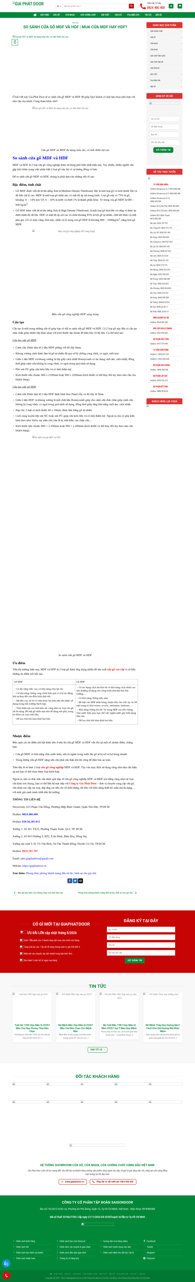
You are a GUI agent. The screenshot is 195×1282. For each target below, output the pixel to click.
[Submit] (131, 6)
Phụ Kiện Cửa (133, 15)
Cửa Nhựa (70, 15)
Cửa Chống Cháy (88, 15)
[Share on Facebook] (69, 880)
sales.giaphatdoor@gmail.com (36, 858)
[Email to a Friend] (80, 880)
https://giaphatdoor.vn (34, 865)
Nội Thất (105, 15)
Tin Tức (148, 15)
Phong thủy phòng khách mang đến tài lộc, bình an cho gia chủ (105, 893)
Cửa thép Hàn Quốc (157, 56)
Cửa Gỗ (56, 15)
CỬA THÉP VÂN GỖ (156, 62)
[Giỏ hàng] (180, 6)
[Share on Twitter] (75, 880)
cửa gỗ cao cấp (115, 669)
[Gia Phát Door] (32, 6)
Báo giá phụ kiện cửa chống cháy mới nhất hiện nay (40, 893)
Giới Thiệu (44, 15)
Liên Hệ (158, 15)
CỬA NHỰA (154, 43)
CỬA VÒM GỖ (154, 68)
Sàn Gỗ (118, 15)
